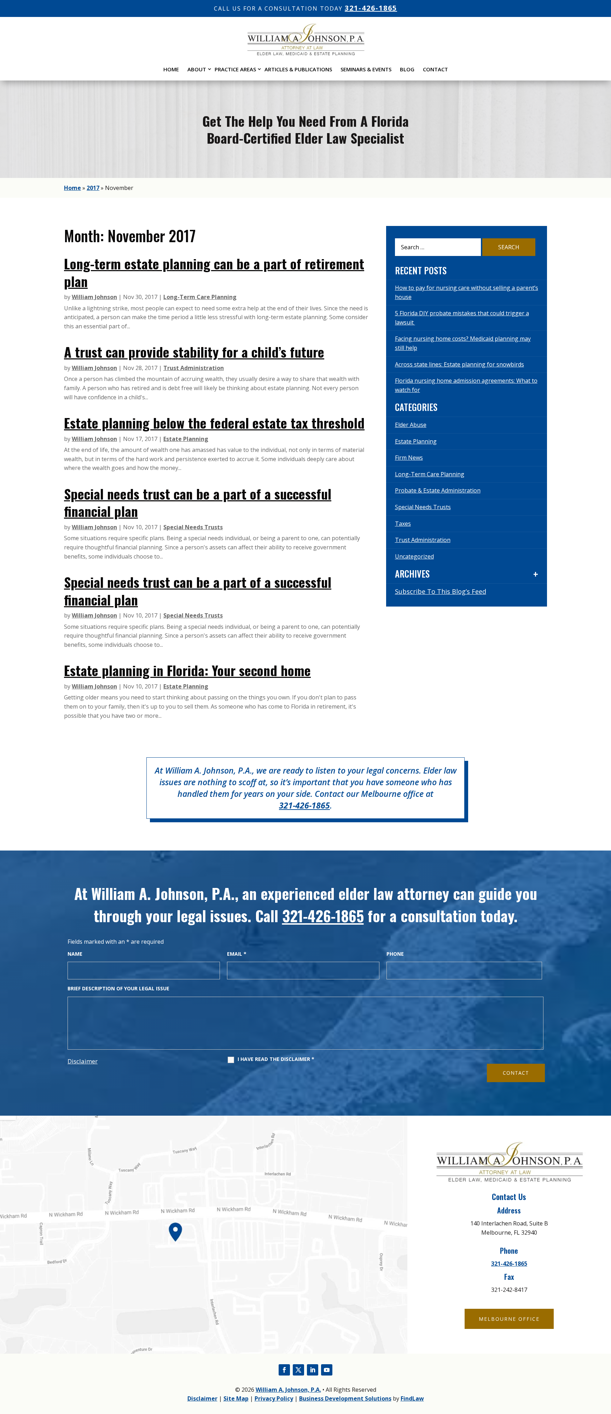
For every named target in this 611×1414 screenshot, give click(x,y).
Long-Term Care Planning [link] (200, 297)
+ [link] (535, 574)
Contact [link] (435, 69)
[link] (305, 54)
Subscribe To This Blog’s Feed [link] (440, 591)
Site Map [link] (236, 1398)
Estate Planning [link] (185, 439)
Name (75, 953)
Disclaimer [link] (202, 1398)
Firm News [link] (409, 457)
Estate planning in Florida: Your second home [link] (187, 670)
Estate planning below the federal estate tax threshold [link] (214, 422)
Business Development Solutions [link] (345, 1398)
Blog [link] (407, 69)
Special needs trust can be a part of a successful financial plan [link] (197, 502)
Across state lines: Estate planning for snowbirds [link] (459, 364)
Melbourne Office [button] (509, 1318)
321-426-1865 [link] (371, 8)
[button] (284, 1370)
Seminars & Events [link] (366, 69)
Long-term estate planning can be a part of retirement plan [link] (214, 272)
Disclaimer (83, 1061)
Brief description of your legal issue (118, 988)
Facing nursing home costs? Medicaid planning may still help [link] (463, 343)
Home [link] (171, 69)
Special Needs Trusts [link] (193, 527)
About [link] (196, 69)
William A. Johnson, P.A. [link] (288, 1390)
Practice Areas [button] (235, 69)
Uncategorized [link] (414, 556)
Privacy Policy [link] (274, 1398)
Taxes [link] (403, 523)
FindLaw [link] (412, 1398)
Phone (395, 953)
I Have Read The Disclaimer (276, 1059)
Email (236, 953)
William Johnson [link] (94, 297)
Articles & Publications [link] (298, 69)
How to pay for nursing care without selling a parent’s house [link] (466, 292)
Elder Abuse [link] (410, 425)
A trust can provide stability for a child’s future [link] (194, 352)
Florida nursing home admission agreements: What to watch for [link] (466, 385)
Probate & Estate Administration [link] (438, 490)
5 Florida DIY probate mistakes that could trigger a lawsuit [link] (462, 317)
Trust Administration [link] (193, 368)
